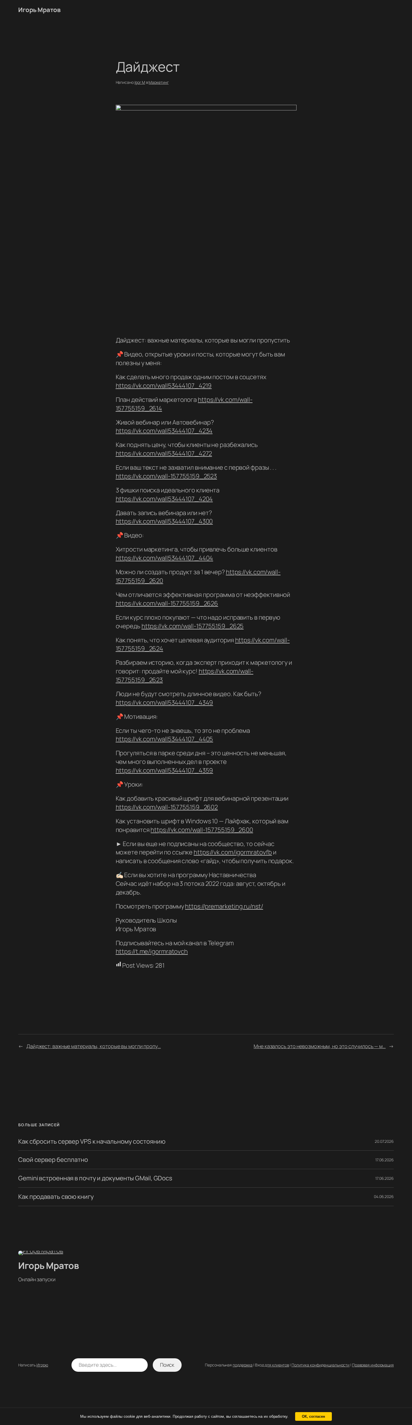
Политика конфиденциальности (320, 1365)
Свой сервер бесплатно (53, 1159)
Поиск (167, 1364)
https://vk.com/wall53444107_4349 (164, 702)
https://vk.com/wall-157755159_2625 (193, 626)
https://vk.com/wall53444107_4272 (164, 453)
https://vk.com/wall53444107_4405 (164, 739)
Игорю (42, 1365)
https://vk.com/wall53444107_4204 (164, 499)
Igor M (140, 82)
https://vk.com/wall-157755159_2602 (167, 807)
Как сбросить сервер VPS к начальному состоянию (91, 1141)
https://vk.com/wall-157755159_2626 (167, 603)
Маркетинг (158, 82)
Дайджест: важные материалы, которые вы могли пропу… (93, 1046)
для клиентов (277, 1365)
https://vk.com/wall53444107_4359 (164, 770)
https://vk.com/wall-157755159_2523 (166, 476)
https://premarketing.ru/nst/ (224, 906)
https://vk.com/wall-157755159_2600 (202, 830)
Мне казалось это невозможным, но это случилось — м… (320, 1046)
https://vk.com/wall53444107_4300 (164, 521)
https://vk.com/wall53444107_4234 (164, 431)
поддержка (243, 1365)
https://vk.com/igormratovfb (233, 852)
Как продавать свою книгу (56, 1196)
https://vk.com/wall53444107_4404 (164, 558)
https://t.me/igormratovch (152, 951)
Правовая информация (373, 1365)
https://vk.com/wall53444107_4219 (164, 385)
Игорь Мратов (39, 10)
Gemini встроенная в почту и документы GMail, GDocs (95, 1178)
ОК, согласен (313, 1416)
